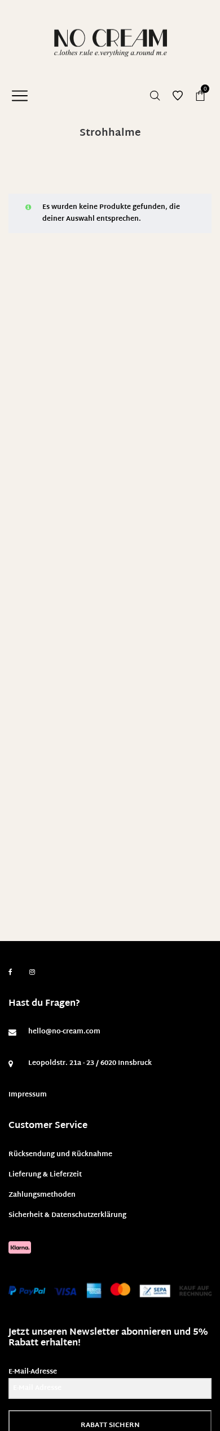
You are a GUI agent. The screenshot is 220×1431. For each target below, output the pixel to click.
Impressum (27, 1095)
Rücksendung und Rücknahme (60, 1154)
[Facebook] (10, 972)
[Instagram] (32, 972)
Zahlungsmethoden (42, 1195)
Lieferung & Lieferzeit (45, 1175)
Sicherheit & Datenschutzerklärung (67, 1215)
